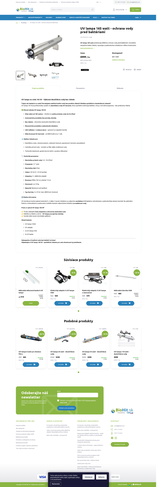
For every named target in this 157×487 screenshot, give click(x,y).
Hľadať (92, 9)
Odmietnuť (88, 477)
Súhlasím (101, 477)
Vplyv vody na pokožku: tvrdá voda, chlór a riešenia (89, 451)
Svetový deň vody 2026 (83, 463)
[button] (78, 311)
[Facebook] (112, 437)
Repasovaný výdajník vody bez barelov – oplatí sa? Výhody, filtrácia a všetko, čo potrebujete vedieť (90, 435)
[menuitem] (21, 17)
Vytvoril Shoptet (122, 484)
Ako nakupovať (32, 2)
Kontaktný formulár (119, 444)
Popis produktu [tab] (38, 88)
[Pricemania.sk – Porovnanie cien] (115, 477)
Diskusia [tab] (120, 88)
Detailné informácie (86, 48)
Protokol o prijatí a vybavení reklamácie (27, 445)
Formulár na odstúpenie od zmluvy (25, 440)
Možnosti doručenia (118, 60)
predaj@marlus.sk (119, 426)
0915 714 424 (118, 429)
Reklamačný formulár (22, 442)
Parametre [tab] (80, 88)
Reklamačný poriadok (22, 437)
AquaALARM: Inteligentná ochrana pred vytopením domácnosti (88, 441)
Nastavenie (56, 484)
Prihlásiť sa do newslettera (66, 408)
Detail (31, 303)
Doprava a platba (20, 2)
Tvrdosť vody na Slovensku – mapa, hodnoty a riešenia (90, 446)
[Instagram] (115, 437)
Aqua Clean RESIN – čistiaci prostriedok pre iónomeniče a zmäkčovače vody (89, 467)
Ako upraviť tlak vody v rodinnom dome (88, 460)
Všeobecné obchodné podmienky (48, 2)
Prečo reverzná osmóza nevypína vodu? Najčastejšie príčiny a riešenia (88, 456)
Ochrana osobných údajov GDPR (70, 2)
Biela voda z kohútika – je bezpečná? (57, 435)
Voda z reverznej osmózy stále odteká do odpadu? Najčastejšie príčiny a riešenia (58, 431)
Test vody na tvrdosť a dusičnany (25, 448)
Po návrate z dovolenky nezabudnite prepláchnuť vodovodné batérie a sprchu (58, 426)
